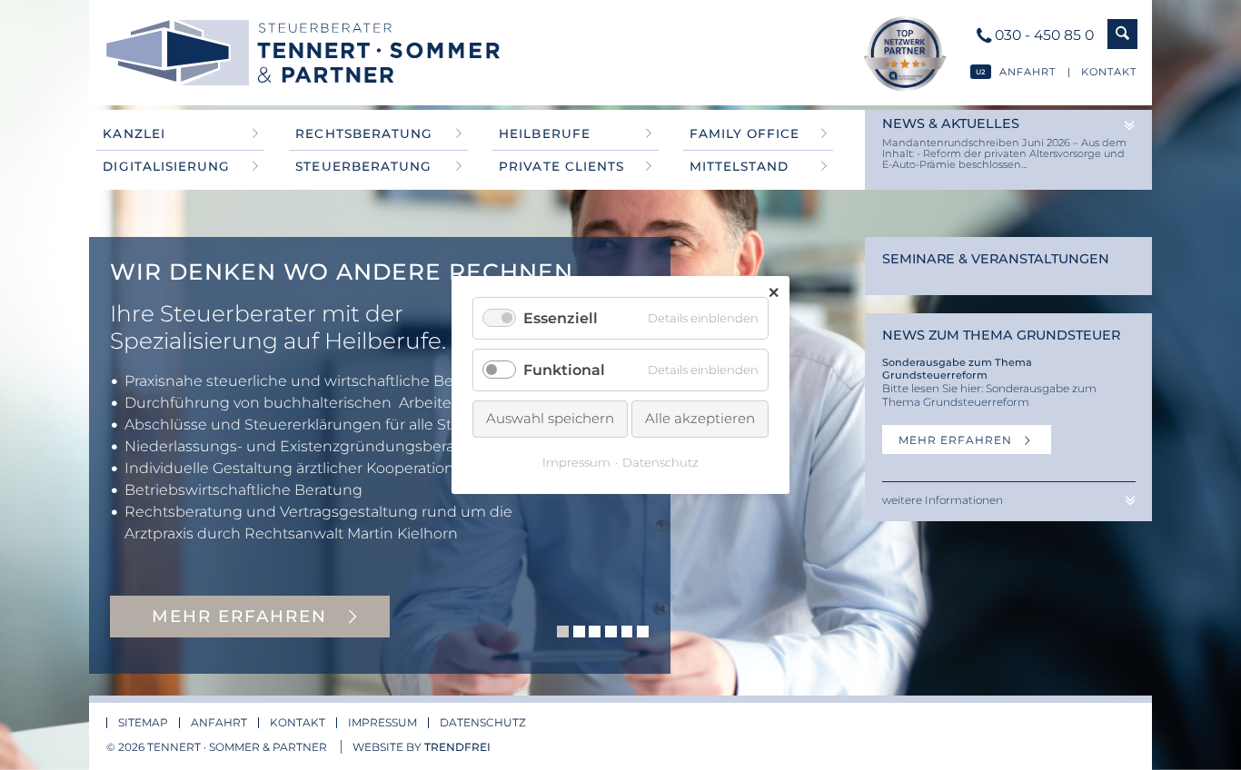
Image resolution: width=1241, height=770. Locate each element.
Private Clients (561, 166)
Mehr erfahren (957, 440)
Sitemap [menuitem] (143, 722)
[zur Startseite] (327, 52)
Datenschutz (660, 462)
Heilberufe (544, 133)
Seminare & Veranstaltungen (995, 259)
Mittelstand (739, 166)
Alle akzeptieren (700, 418)
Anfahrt (1027, 71)
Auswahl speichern (550, 418)
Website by (421, 747)
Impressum (576, 462)
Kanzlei (133, 133)
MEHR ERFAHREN (242, 616)
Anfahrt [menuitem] (219, 722)
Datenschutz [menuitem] (483, 722)
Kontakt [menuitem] (297, 722)
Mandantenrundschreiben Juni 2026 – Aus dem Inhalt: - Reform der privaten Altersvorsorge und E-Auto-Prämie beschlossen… (1004, 154)
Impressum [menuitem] (382, 722)
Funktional (564, 370)
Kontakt (1109, 71)
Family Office (744, 133)
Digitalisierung (166, 166)
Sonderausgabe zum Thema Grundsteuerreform (957, 368)
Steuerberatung (363, 166)
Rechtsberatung (363, 133)
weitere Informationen (942, 500)
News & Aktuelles (950, 124)
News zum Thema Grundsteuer (1001, 335)
